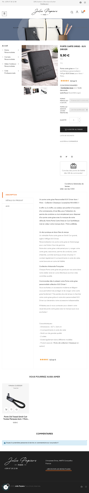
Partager (61, 157)
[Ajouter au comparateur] (16, 409)
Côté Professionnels (9, 72)
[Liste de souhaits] (11, 409)
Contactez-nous (67, 88)
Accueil (5, 46)
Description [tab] (11, 195)
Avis (7, 206)
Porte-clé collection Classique (65, 343)
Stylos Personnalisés (9, 51)
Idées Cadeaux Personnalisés (10, 65)
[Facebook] (80, 2)
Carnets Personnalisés (9, 58)
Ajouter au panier (75, 129)
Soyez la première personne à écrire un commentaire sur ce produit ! (32, 443)
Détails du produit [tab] (14, 200)
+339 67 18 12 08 (11, 468)
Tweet (66, 157)
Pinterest (72, 157)
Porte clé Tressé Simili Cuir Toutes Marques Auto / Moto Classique (15, 418)
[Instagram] (85, 2)
